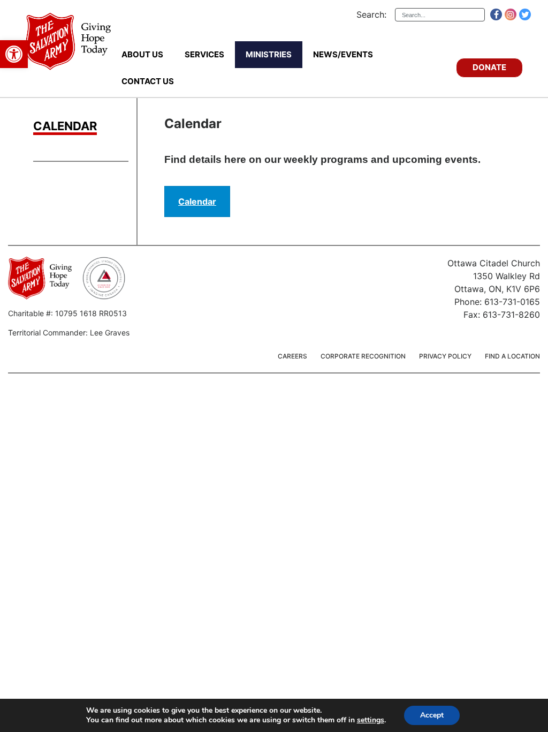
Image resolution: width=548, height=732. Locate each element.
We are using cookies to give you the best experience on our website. (204, 710)
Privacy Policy (445, 356)
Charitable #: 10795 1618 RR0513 (67, 313)
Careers (292, 356)
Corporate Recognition (363, 356)
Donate (489, 67)
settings (370, 720)
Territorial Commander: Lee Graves (69, 332)
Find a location (512, 356)
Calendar (65, 126)
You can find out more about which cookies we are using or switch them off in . (236, 720)
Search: (371, 14)
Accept (432, 715)
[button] (14, 54)
